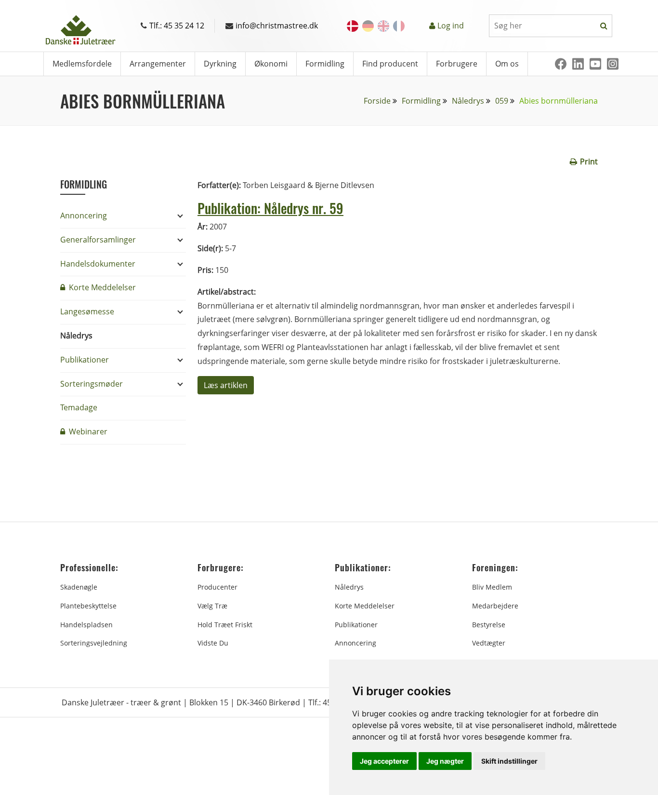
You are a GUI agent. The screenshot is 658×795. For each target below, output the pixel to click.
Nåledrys (468, 100)
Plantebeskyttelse (88, 605)
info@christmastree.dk (277, 25)
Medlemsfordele (82, 63)
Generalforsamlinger (98, 239)
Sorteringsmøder (91, 383)
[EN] (383, 26)
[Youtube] (595, 64)
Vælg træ (212, 605)
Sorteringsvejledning (93, 642)
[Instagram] (612, 64)
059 (501, 100)
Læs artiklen (226, 385)
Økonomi (271, 63)
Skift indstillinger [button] (509, 761)
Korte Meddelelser (101, 287)
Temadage (78, 407)
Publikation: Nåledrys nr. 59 (270, 208)
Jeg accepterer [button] (384, 761)
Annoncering (83, 215)
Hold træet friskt (224, 624)
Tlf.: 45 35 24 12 (176, 25)
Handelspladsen (86, 624)
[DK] (352, 26)
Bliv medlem (492, 587)
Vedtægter (488, 642)
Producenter (217, 587)
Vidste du (212, 642)
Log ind (450, 25)
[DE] (368, 26)
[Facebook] (560, 64)
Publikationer (84, 359)
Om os (507, 63)
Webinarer (87, 431)
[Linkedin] (578, 64)
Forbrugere (456, 63)
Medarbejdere (495, 605)
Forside (377, 100)
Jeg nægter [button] (445, 761)
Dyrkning (220, 63)
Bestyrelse (488, 624)
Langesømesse (87, 311)
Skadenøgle (78, 587)
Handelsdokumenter (97, 263)
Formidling (324, 63)
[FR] (399, 26)
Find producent (390, 63)
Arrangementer (158, 63)
